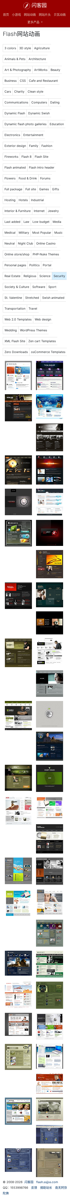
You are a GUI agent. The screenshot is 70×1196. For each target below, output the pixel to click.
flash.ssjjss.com (47, 1182)
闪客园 (39, 5)
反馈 (34, 1187)
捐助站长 (46, 1187)
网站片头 (45, 14)
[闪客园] (26, 5)
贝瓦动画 (60, 14)
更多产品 (33, 22)
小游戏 (16, 14)
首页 (6, 14)
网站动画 (30, 14)
